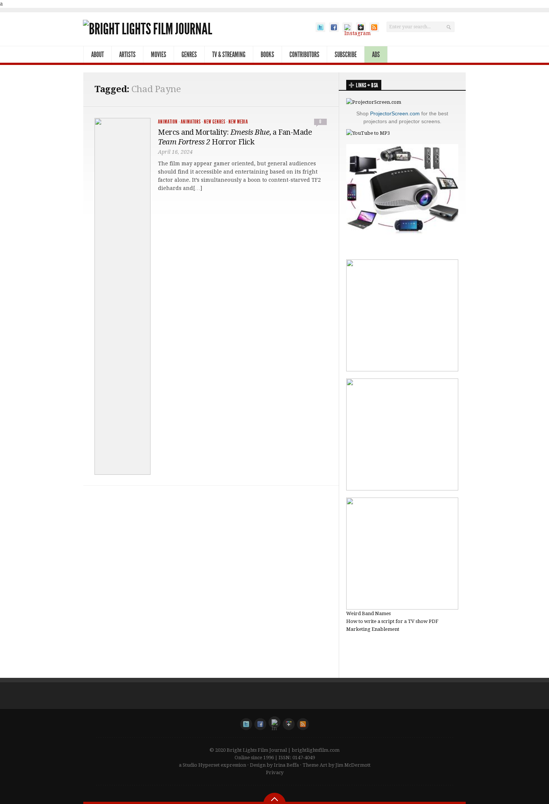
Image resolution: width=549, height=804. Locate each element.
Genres (189, 54)
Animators (191, 122)
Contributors (304, 54)
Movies (158, 54)
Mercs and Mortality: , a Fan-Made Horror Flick (235, 137)
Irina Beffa (286, 765)
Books (267, 54)
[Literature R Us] (402, 489)
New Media (238, 122)
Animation (168, 122)
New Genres (215, 122)
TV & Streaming (228, 54)
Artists (127, 54)
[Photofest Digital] (402, 370)
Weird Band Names (368, 613)
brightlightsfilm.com (315, 750)
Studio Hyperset (201, 765)
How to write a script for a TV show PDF (392, 621)
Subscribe (346, 54)
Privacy (274, 772)
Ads (376, 54)
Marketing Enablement (372, 629)
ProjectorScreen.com (395, 113)
